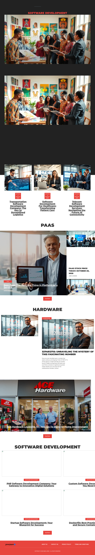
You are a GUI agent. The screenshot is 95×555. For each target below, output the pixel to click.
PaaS (60, 5)
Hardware (68, 5)
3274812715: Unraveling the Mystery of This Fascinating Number (68, 353)
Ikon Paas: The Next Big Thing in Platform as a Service (31, 286)
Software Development (49, 5)
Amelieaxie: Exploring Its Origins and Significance (47, 69)
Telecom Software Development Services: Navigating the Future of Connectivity (77, 208)
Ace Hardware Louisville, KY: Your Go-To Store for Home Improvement (47, 426)
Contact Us (85, 5)
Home (37, 5)
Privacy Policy (66, 544)
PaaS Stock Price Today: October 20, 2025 (79, 270)
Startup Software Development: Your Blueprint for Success (31, 523)
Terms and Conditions (82, 544)
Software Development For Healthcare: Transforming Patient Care (47, 206)
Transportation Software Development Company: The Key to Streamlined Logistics (18, 208)
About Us (76, 5)
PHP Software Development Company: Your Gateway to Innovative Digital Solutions (31, 484)
